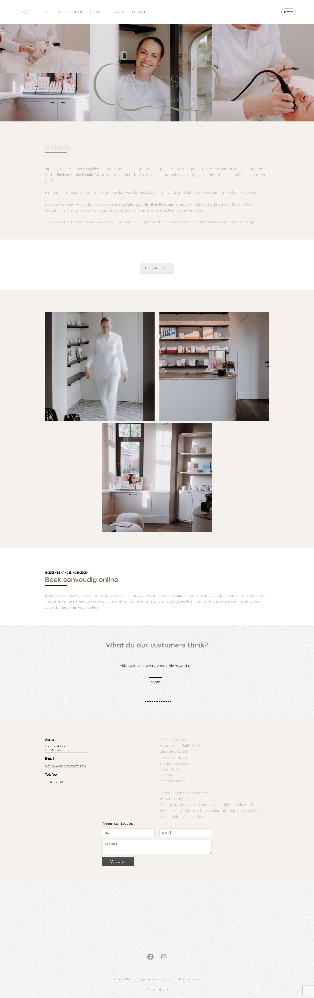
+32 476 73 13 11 (56, 782)
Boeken (289, 12)
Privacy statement (191, 979)
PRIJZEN (118, 12)
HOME (45, 12)
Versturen (117, 861)
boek (211, 804)
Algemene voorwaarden (156, 979)
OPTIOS (163, 989)
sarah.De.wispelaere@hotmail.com (66, 766)
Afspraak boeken (157, 268)
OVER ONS (97, 12)
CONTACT (138, 12)
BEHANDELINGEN (70, 12)
